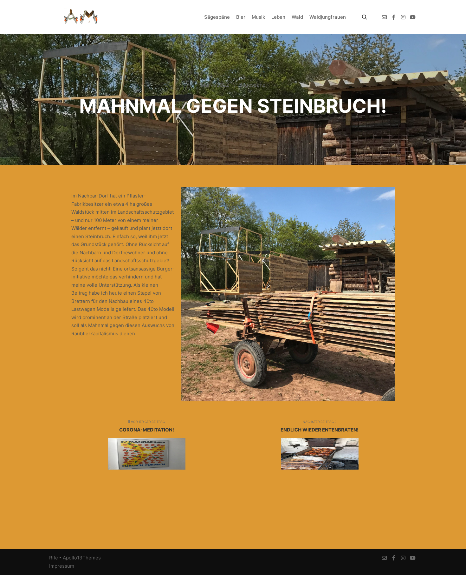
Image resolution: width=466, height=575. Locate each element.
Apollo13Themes (82, 558)
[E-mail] (384, 17)
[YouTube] (413, 17)
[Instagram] (403, 17)
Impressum (61, 566)
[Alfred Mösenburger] (81, 17)
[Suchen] (364, 17)
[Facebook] (394, 17)
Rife (53, 558)
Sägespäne (252, 85)
